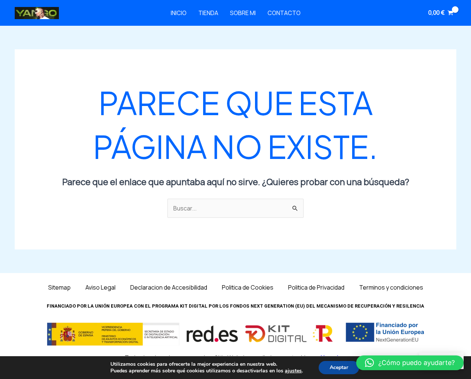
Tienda (208, 13)
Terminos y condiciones (391, 287)
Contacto (284, 13)
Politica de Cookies (247, 287)
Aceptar (339, 367)
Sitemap (59, 287)
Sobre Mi (243, 13)
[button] (410, 362)
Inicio (179, 13)
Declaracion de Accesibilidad (168, 287)
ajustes (293, 371)
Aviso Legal (100, 287)
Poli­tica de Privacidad (316, 287)
